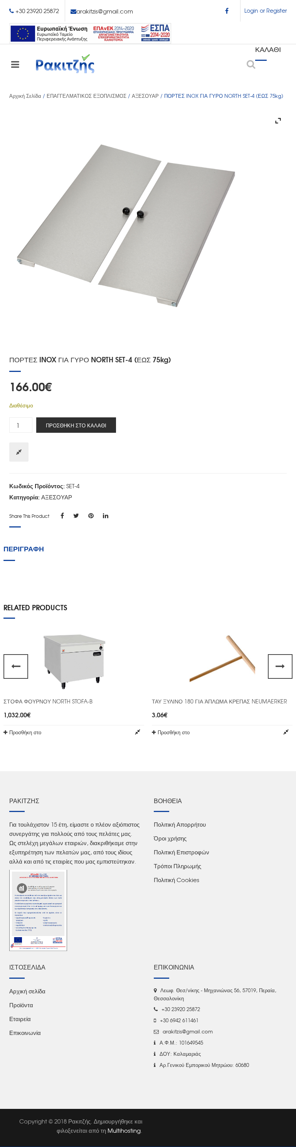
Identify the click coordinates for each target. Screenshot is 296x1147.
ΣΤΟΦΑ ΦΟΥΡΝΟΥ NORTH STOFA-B (47, 701)
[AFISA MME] (38, 910)
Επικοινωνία (25, 1032)
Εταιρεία (20, 1019)
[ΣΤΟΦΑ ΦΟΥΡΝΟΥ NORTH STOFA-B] (73, 661)
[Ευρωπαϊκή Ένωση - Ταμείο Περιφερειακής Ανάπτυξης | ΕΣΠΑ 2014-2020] (90, 32)
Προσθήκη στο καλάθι (76, 425)
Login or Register (265, 10)
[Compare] (19, 452)
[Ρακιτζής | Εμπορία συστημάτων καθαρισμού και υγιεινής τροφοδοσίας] (65, 63)
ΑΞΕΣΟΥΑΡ (145, 95)
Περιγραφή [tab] (23, 548)
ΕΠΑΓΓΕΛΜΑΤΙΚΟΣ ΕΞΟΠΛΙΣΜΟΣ (86, 95)
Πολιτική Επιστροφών (181, 852)
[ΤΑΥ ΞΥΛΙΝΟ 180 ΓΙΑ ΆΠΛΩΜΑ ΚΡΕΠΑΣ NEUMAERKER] (222, 661)
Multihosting (124, 1130)
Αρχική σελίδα (25, 95)
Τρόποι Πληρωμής (177, 866)
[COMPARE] (137, 732)
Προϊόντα (21, 1005)
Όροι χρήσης (170, 838)
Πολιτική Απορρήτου (180, 824)
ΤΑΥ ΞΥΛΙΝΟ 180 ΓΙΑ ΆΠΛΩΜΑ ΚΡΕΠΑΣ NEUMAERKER (219, 701)
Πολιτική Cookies (176, 880)
